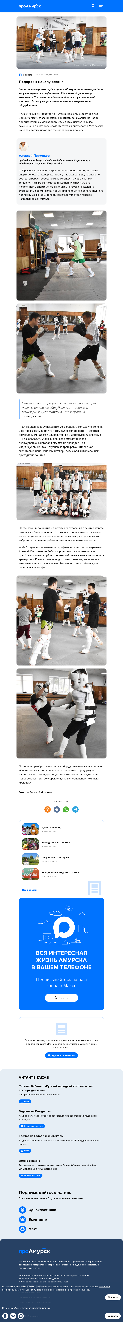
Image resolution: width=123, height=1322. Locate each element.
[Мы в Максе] (21, 1316)
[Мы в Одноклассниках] (5, 1316)
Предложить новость (61, 1055)
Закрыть (113, 1316)
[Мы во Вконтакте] (13, 1316)
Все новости (29, 889)
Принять (113, 1297)
